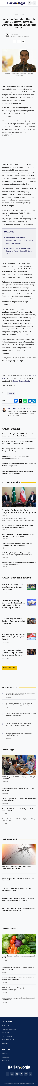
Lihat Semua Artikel (9, 667)
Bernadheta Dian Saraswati (19, 409)
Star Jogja (5, 1060)
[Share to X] (20, 401)
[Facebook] (7, 1074)
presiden (11, 393)
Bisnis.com (5, 1057)
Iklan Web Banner (8, 1039)
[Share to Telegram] (34, 401)
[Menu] (4, 3)
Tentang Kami (6, 1026)
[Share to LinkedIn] (30, 401)
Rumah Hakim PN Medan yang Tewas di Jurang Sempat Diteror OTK (19, 251)
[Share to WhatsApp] (25, 401)
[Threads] (26, 1074)
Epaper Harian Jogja (21, 381)
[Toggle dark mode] (34, 3)
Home (16, 14)
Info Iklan (5, 1043)
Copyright (5, 1033)
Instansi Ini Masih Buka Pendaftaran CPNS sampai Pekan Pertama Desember (19, 240)
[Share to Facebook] (16, 401)
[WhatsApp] (30, 1074)
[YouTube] (21, 1074)
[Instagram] (17, 1074)
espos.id (5, 1053)
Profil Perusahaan (8, 1036)
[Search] (30, 3)
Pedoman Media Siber (9, 1029)
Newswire (14, 34)
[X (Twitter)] (12, 1074)
